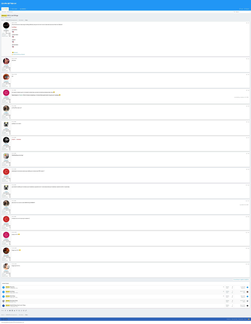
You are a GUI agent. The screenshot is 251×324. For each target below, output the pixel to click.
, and (19, 54)
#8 (248, 153)
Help (245, 319)
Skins (17, 288)
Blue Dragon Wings (14, 300)
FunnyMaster (242, 306)
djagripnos (8, 288)
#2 (248, 58)
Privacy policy (240, 319)
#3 (248, 74)
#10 (248, 185)
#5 (248, 106)
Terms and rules (234, 319)
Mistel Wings (12, 296)
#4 (248, 90)
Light (6, 319)
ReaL (3, 17)
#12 (248, 216)
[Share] (247, 23)
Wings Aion (12, 286)
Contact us (229, 319)
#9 (248, 169)
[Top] (247, 319)
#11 (248, 200)
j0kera (7, 301)
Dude (244, 292)
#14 (248, 248)
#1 (248, 22)
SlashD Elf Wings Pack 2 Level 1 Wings (17, 305)
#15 (248, 264)
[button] (18, 8)
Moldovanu (8, 306)
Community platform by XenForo (12, 322)
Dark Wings (12, 291)
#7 (248, 137)
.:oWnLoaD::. (15, 52)
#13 (248, 232)
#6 (248, 121)
